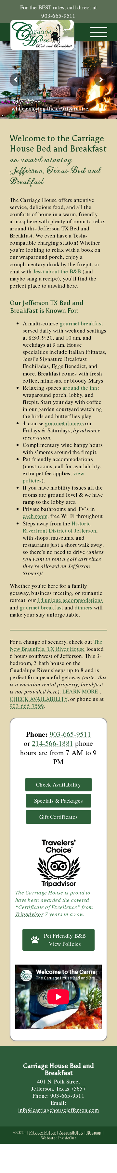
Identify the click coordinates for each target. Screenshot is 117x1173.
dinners (84, 607)
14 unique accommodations (70, 600)
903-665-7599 (27, 706)
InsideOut (67, 1138)
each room (35, 516)
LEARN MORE (80, 691)
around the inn (80, 387)
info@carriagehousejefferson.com (58, 1110)
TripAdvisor (29, 914)
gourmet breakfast (81, 323)
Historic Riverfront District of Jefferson (59, 527)
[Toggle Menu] (99, 32)
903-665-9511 (70, 734)
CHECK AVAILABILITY (39, 699)
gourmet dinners (64, 423)
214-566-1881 (52, 743)
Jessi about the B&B (57, 271)
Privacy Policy (42, 1132)
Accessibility (71, 1132)
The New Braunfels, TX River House (56, 645)
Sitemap (94, 1132)
